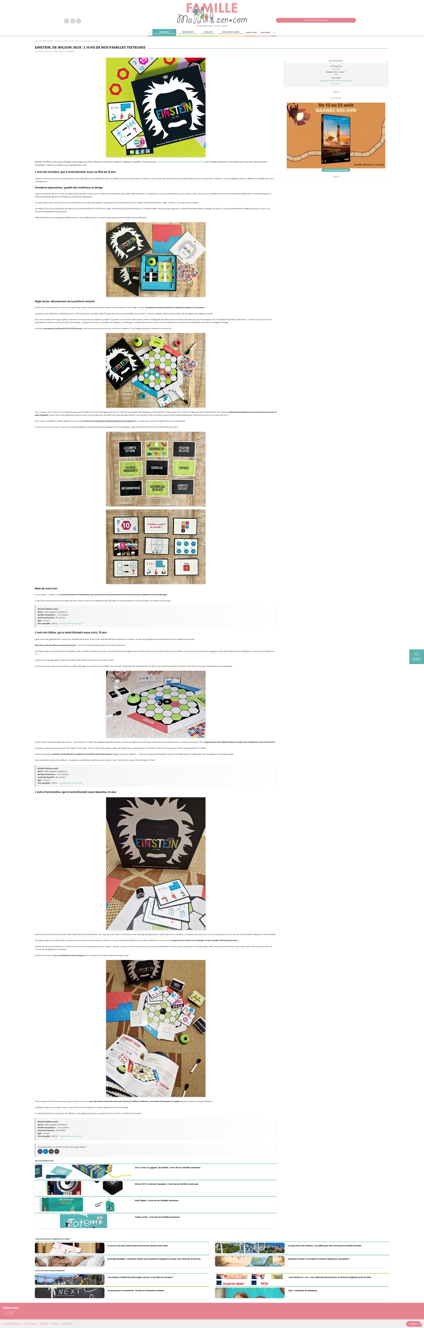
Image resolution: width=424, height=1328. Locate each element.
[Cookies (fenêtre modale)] (420, 1324)
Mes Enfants (48, 41)
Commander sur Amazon (71, 623)
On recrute (67, 1324)
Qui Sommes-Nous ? (12, 1324)
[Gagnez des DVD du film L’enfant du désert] (336, 135)
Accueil (38, 41)
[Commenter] (51, 1151)
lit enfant (336, 69)
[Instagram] (72, 21)
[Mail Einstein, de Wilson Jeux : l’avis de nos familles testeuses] (56, 1151)
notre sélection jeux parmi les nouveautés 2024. (179, 161)
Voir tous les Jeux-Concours (336, 170)
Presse (55, 1324)
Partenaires (30, 1324)
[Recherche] (78, 21)
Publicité (44, 1324)
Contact (413, 1324)
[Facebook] (66, 21)
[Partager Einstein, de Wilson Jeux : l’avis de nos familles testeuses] (40, 1151)
